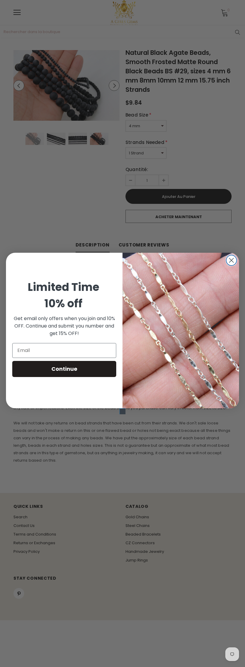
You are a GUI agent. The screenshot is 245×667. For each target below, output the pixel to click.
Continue (64, 369)
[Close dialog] (231, 260)
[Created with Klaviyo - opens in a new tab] (122, 411)
